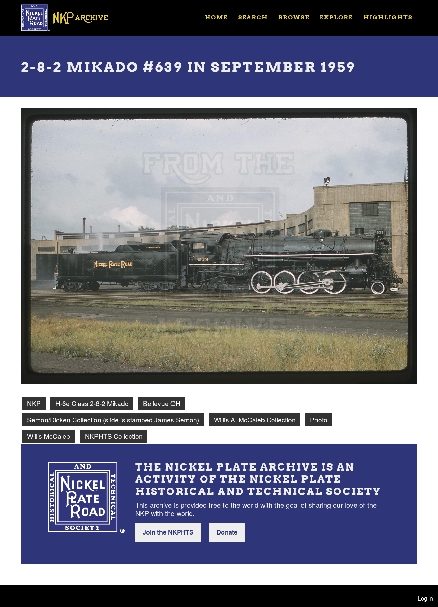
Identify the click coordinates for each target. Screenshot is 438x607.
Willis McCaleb (48, 435)
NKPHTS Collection (114, 435)
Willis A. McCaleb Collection (255, 419)
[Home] (69, 17)
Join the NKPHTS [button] (168, 532)
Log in (425, 598)
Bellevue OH (161, 403)
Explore (336, 17)
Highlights (387, 17)
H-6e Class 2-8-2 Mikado (92, 403)
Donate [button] (227, 532)
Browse (293, 17)
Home (216, 17)
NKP (34, 403)
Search (253, 17)
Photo (318, 419)
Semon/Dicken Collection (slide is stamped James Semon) (113, 419)
